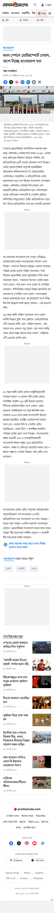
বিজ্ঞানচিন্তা (40, 816)
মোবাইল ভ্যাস (29, 827)
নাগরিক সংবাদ (12, 816)
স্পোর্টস (21, 568)
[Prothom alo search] (35, 5)
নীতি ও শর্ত (10, 878)
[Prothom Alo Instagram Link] (28, 844)
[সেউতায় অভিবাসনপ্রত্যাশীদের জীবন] (41, 784)
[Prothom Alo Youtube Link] (36, 844)
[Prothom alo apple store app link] (38, 860)
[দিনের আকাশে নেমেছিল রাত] (41, 702)
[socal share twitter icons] (11, 84)
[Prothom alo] (15, 4)
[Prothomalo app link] (16, 860)
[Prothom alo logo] (27, 810)
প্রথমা (18, 827)
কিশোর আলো (27, 816)
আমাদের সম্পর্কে (12, 873)
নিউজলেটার (38, 878)
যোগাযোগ (24, 878)
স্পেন (34, 568)
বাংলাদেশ (15, 13)
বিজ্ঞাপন (27, 873)
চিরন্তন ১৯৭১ (33, 822)
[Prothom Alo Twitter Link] (20, 844)
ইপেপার (45, 822)
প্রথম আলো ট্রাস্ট (10, 822)
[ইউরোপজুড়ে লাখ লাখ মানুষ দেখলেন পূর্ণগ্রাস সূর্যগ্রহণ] (41, 684)
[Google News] (42, 844)
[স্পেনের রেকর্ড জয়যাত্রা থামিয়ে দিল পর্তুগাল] (41, 647)
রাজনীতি (26, 13)
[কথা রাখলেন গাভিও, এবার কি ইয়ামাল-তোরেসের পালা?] (41, 764)
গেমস (8, 568)
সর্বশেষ (5, 13)
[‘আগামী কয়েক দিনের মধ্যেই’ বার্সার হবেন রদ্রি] (41, 664)
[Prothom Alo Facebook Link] (12, 844)
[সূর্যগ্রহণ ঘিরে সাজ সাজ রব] (41, 720)
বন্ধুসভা (22, 822)
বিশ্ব (33, 13)
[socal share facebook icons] (6, 84)
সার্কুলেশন (39, 873)
